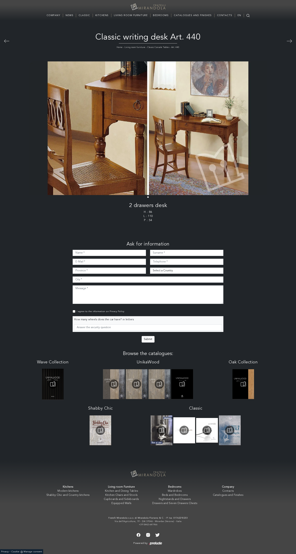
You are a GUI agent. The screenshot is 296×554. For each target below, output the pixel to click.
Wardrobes (175, 491)
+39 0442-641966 (148, 525)
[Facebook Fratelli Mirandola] (138, 534)
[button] (148, 197)
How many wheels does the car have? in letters (104, 319)
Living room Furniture (131, 15)
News (69, 15)
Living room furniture (135, 47)
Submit (148, 339)
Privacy (5, 552)
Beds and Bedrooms (175, 495)
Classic (84, 15)
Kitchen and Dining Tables (121, 491)
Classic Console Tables (158, 47)
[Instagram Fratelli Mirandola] (148, 534)
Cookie (15, 552)
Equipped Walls (121, 503)
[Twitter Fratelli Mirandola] (158, 534)
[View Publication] (52, 384)
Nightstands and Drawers (175, 499)
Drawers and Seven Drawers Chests (174, 503)
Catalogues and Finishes (193, 15)
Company (53, 15)
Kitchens (102, 15)
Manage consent (33, 552)
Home (120, 47)
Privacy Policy (117, 311)
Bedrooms (161, 15)
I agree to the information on (100, 311)
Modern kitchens (68, 491)
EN (239, 15)
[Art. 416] (6, 40)
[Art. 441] (289, 40)
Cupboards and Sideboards (121, 499)
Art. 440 (175, 47)
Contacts (224, 15)
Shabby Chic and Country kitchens (68, 495)
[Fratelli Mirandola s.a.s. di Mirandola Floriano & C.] (148, 7)
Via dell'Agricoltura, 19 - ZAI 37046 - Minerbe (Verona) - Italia (148, 521)
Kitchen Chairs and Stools (121, 495)
